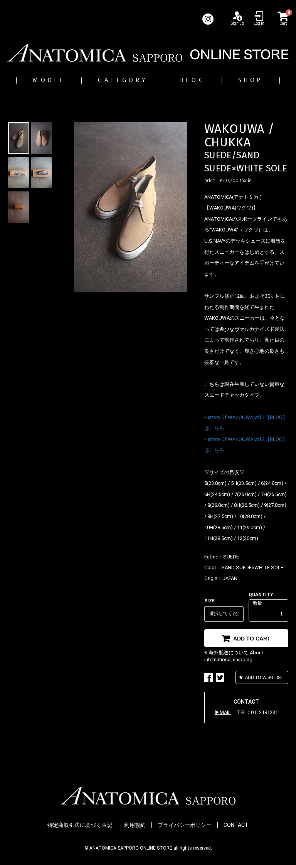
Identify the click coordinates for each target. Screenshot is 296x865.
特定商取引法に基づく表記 (79, 825)
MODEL (49, 80)
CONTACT (236, 825)
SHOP (250, 80)
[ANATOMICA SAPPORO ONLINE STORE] (148, 53)
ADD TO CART (251, 638)
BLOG (192, 80)
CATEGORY (123, 80)
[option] (130, 207)
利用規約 (135, 825)
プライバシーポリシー (185, 825)
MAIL (225, 712)
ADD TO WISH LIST (263, 677)
